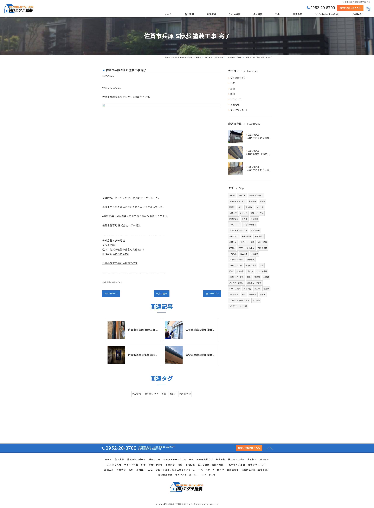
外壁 (104, 282)
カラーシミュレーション (239, 300)
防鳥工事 (242, 196)
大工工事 (260, 207)
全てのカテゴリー (239, 78)
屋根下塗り (258, 236)
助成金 (232, 248)
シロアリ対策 (234, 289)
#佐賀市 (136, 393)
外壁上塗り (233, 236)
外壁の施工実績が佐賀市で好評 (119, 263)
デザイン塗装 (251, 266)
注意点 (266, 289)
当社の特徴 (262, 242)
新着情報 (252, 201)
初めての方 (262, 248)
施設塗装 (233, 242)
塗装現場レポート (115, 282)
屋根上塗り (246, 236)
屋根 (232, 88)
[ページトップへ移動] (269, 448)
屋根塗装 (250, 260)
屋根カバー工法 (257, 213)
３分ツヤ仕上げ (250, 225)
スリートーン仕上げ (237, 201)
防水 (232, 94)
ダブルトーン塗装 (247, 242)
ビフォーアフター (236, 260)
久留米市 (233, 213)
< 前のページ (111, 293)
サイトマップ (209, 475)
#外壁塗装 (185, 393)
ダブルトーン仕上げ (246, 248)
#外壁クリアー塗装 (155, 393)
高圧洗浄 (243, 254)
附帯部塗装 (233, 219)
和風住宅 (256, 300)
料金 (249, 277)
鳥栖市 (232, 196)
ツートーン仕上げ (256, 196)
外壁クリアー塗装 (236, 277)
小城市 (244, 219)
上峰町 (266, 277)
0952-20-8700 (121, 254)
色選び (262, 201)
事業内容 (252, 295)
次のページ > (212, 293)
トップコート (234, 225)
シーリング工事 (235, 266)
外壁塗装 (254, 254)
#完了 (172, 393)
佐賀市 (262, 295)
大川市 (250, 271)
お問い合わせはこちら (350, 8)
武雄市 (257, 289)
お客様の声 (233, 295)
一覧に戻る (161, 293)
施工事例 (247, 289)
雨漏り (232, 207)
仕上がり (243, 213)
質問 (243, 295)
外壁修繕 (254, 219)
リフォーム (235, 99)
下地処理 (234, 105)
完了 (240, 207)
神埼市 (257, 277)
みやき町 (240, 271)
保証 (261, 266)
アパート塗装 (261, 271)
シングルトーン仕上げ (238, 306)
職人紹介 (249, 207)
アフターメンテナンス (238, 231)
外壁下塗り (255, 231)
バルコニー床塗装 (236, 283)
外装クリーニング (254, 283)
